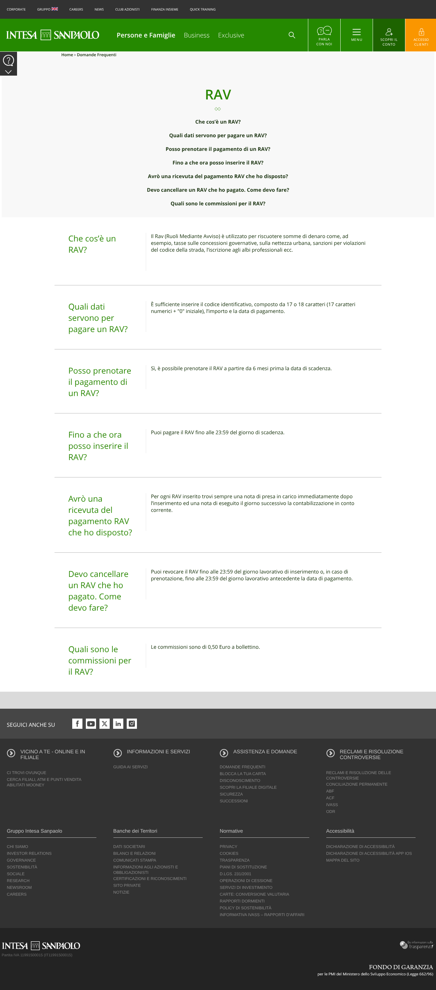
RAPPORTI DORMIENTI (242, 901)
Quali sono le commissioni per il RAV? (218, 203)
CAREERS (17, 894)
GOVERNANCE (21, 860)
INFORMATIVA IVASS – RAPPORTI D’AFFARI (262, 914)
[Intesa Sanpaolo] (52, 35)
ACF (330, 798)
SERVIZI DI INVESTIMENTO (246, 887)
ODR (331, 811)
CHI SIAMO (17, 846)
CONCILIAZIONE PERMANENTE (357, 784)
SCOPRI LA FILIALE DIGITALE (248, 787)
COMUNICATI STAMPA (134, 860)
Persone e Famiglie (146, 35)
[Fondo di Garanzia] (375, 970)
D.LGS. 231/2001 (235, 873)
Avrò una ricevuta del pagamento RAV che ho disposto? (218, 176)
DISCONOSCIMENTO (240, 780)
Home (67, 55)
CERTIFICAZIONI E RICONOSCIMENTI (150, 878)
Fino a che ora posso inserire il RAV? (218, 162)
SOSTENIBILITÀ (22, 867)
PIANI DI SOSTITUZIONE (243, 867)
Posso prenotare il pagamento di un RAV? (218, 149)
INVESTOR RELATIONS (29, 853)
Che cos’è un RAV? (217, 122)
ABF (330, 791)
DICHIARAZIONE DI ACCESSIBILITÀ (360, 846)
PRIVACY (228, 846)
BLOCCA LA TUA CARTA (243, 773)
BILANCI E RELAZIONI (134, 853)
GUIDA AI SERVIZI (130, 767)
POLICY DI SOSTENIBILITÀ (245, 908)
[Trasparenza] (416, 945)
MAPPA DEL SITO (343, 860)
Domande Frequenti (96, 55)
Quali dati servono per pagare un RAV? (218, 135)
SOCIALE (16, 873)
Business (197, 35)
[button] (8, 72)
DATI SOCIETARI (129, 846)
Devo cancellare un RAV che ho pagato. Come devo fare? (218, 190)
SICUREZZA (231, 794)
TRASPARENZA (235, 860)
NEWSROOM (19, 887)
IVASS (332, 804)
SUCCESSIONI (234, 801)
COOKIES (229, 853)
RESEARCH (18, 880)
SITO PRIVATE (127, 885)
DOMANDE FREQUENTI (242, 767)
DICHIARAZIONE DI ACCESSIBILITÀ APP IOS (369, 853)
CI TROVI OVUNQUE (26, 772)
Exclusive (231, 35)
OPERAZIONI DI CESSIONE (246, 880)
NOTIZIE (121, 892)
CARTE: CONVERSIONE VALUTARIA (254, 894)
